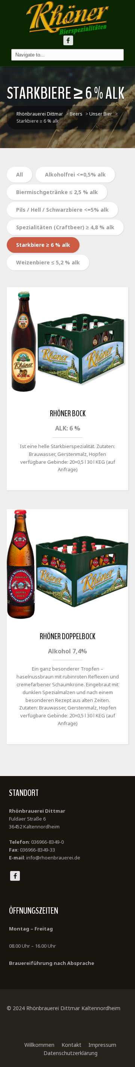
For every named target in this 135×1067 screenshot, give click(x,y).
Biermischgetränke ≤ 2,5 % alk (57, 192)
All (19, 174)
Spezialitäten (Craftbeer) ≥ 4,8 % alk (65, 227)
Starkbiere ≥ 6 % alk (43, 244)
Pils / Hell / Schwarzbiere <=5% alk (62, 209)
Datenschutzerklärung (71, 1053)
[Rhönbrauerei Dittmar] (67, 17)
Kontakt (71, 1044)
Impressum (102, 1044)
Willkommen (39, 1044)
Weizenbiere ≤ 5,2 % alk (48, 262)
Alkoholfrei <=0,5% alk (75, 174)
